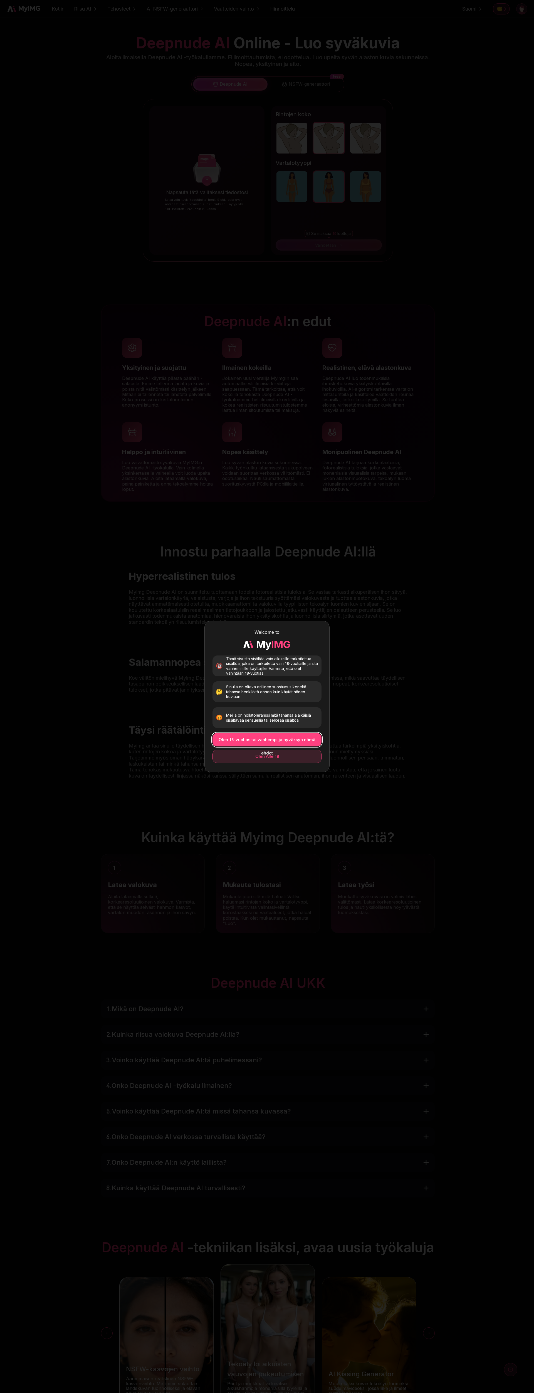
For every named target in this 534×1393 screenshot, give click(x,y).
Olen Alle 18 (267, 756)
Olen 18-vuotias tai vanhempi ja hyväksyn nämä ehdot (267, 741)
